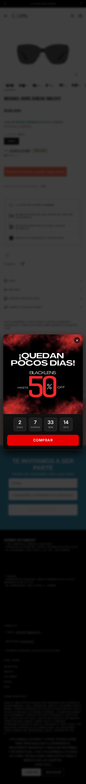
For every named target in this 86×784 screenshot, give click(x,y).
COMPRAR (43, 440)
